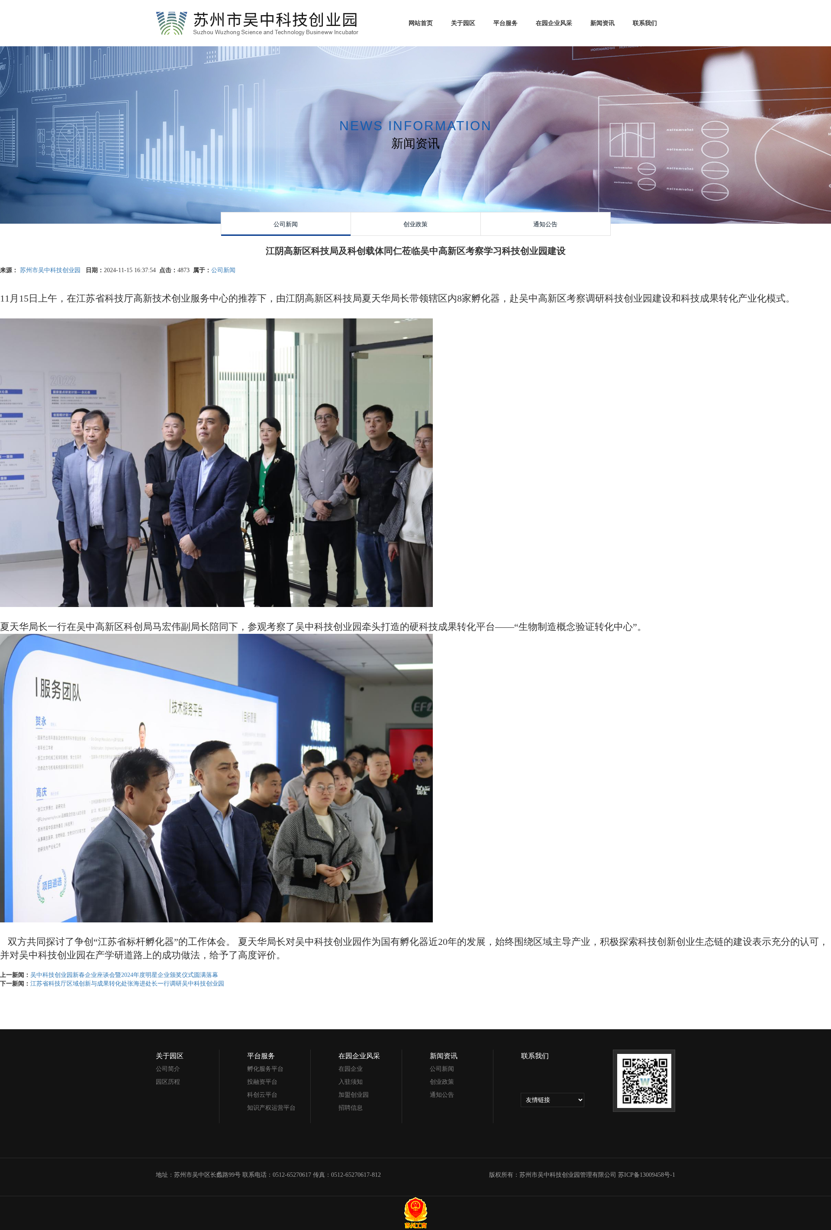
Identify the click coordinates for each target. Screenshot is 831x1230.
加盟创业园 (353, 1095)
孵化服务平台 (265, 1069)
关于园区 (463, 23)
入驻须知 (350, 1082)
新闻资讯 (602, 23)
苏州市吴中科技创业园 (51, 270)
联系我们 (645, 23)
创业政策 (442, 1082)
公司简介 (168, 1069)
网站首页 (421, 23)
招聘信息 (350, 1108)
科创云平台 (262, 1095)
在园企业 (350, 1069)
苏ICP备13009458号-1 (645, 1175)
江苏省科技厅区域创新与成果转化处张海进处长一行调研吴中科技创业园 (127, 983)
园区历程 (168, 1082)
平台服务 (505, 23)
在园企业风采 (554, 23)
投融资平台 (262, 1082)
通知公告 (442, 1095)
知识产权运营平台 (271, 1108)
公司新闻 (223, 270)
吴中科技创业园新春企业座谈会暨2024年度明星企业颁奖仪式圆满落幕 (124, 975)
